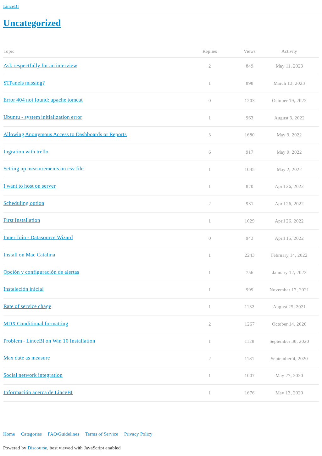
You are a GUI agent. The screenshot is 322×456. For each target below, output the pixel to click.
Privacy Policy (138, 434)
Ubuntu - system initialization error (42, 117)
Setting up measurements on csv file (43, 169)
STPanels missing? (24, 83)
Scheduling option (23, 203)
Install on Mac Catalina (29, 255)
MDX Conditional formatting (35, 324)
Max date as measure (26, 358)
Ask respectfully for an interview (40, 66)
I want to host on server (29, 186)
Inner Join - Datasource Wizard (38, 237)
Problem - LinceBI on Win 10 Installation (49, 341)
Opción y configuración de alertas (41, 272)
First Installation (21, 220)
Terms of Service (101, 434)
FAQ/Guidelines (63, 434)
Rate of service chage (27, 306)
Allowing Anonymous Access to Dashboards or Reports (65, 134)
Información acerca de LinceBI (38, 392)
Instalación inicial (23, 289)
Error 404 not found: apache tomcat (43, 100)
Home (9, 434)
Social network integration (33, 375)
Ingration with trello (25, 152)
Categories (31, 434)
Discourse (37, 447)
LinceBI (11, 6)
